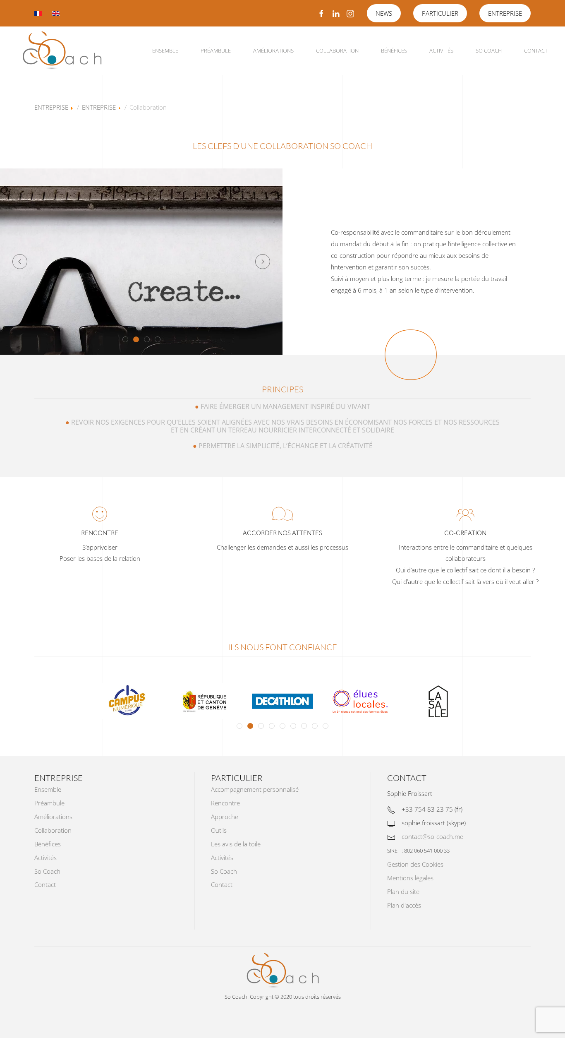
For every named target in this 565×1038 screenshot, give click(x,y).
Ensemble (165, 50)
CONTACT (536, 50)
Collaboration (337, 50)
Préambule (216, 50)
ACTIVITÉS (441, 50)
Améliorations (273, 50)
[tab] (125, 339)
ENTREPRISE (505, 13)
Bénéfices (394, 50)
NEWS (384, 13)
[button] (19, 261)
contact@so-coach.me (432, 836)
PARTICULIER (440, 13)
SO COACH (489, 50)
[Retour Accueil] (62, 50)
